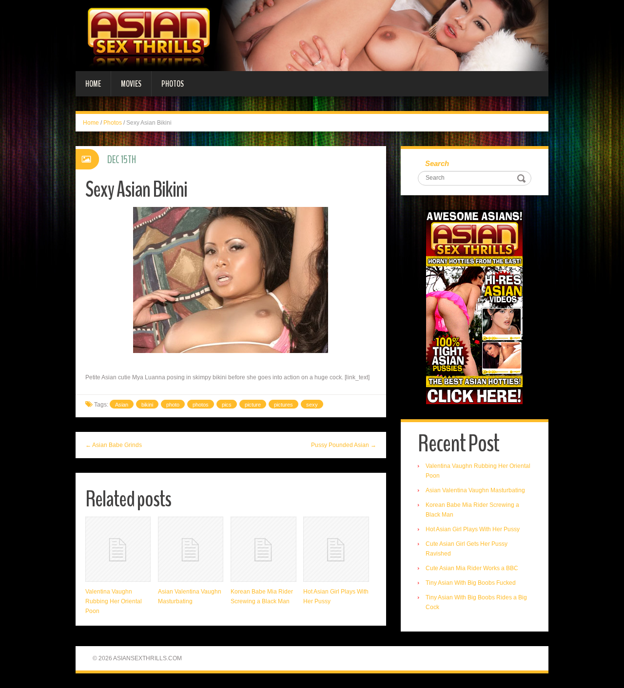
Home (93, 84)
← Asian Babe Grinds (113, 445)
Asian (121, 405)
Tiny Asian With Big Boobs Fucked (471, 582)
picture (253, 405)
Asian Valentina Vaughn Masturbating (475, 490)
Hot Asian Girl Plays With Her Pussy (473, 529)
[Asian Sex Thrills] (312, 35)
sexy (312, 405)
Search (437, 163)
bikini (147, 405)
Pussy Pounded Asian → (343, 445)
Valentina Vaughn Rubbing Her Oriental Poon (113, 601)
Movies (131, 84)
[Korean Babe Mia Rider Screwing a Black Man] (263, 549)
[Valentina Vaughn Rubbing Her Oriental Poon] (118, 549)
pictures (283, 405)
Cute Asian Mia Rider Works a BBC (472, 568)
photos (201, 405)
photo (172, 405)
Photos (172, 84)
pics (227, 405)
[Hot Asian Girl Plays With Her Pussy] (336, 549)
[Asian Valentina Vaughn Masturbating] (190, 549)
